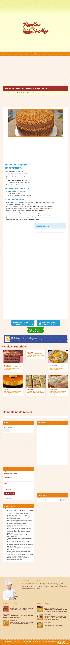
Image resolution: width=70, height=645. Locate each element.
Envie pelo (37, 330)
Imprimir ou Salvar (48, 323)
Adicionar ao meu (24, 323)
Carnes (52, 53)
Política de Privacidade (60, 641)
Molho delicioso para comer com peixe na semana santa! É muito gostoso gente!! (57, 393)
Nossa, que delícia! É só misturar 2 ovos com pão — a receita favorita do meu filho (58, 368)
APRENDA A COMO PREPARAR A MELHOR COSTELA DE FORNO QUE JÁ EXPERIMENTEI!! (35, 355)
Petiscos (57, 53)
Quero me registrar (8, 498)
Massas (25, 53)
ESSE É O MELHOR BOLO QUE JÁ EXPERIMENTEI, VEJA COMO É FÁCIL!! (54, 624)
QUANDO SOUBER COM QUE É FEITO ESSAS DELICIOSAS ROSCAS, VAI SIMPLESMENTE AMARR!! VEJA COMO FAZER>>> (56, 618)
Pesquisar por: (41, 500)
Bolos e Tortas (31, 53)
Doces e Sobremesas (17, 53)
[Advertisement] (35, 10)
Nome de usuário (8, 477)
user (13, 92)
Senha (5, 483)
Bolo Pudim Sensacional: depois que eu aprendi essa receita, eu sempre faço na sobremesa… (12, 393)
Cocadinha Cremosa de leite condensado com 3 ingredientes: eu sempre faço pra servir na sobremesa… (35, 393)
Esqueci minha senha (8, 496)
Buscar (7, 430)
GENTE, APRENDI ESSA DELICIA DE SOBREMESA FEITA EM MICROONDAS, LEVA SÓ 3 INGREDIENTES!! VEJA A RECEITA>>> (55, 610)
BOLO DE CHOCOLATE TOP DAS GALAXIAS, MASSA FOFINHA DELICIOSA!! (12, 368)
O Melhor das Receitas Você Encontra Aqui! (35, 35)
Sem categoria (37, 92)
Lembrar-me (8, 489)
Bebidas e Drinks (45, 53)
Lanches (38, 53)
